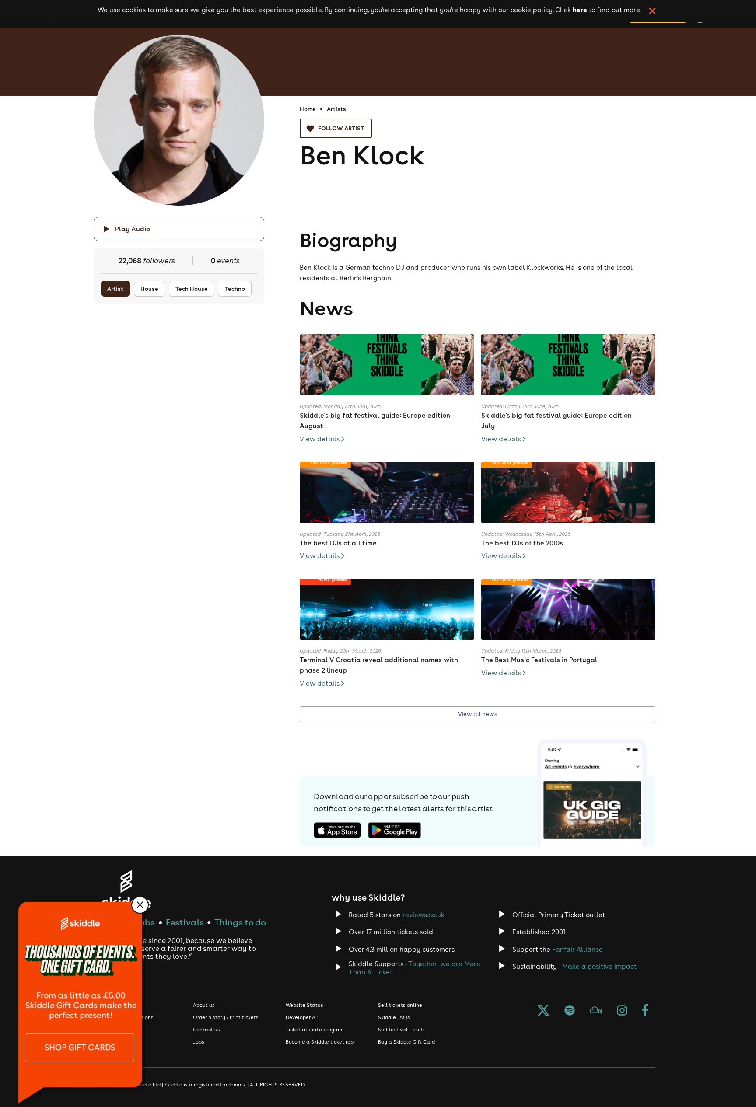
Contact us (206, 1030)
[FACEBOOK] (645, 1011)
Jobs (198, 1042)
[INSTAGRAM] (622, 1011)
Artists (336, 109)
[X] (543, 1011)
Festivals (185, 922)
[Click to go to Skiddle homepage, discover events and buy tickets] (126, 889)
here (580, 9)
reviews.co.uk (423, 915)
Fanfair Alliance (577, 949)
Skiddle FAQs (394, 1017)
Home (308, 109)
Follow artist (341, 128)
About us (204, 1005)
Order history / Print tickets (226, 1017)
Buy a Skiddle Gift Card (406, 1042)
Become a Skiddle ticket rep (320, 1042)
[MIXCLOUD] (596, 1011)
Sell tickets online (400, 1005)
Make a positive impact (599, 966)
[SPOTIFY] (569, 1011)
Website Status (304, 1005)
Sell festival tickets (402, 1030)
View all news (477, 714)
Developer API (302, 1017)
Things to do (240, 922)
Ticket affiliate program (315, 1030)
